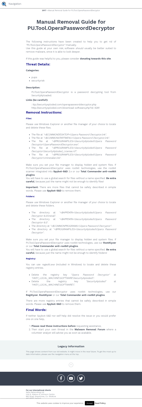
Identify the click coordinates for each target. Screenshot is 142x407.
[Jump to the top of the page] (71, 366)
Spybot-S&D (60, 171)
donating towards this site (95, 58)
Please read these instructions (49, 326)
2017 (44, 10)
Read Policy (100, 403)
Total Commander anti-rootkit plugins (55, 246)
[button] (61, 377)
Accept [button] (90, 403)
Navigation (15, 3)
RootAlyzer (109, 242)
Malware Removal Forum (90, 329)
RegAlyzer (32, 295)
